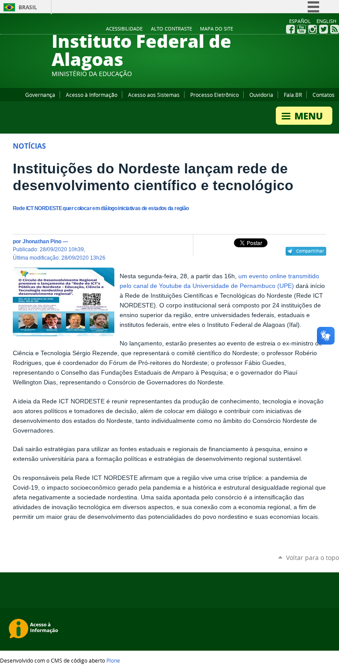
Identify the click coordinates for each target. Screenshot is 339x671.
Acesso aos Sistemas (154, 94)
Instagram (312, 29)
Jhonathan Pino (42, 241)
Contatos (324, 94)
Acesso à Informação (91, 94)
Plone (113, 660)
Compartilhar (310, 251)
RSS (334, 29)
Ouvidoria (261, 94)
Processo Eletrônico (214, 94)
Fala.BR (293, 94)
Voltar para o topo (312, 557)
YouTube (301, 29)
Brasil (28, 7)
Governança (40, 94)
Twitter (323, 29)
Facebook (290, 29)
